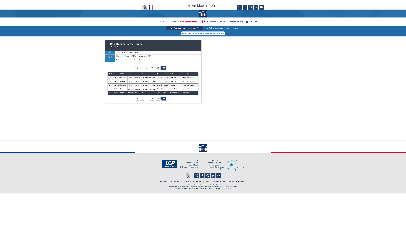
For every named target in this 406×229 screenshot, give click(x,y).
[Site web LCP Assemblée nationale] (181, 164)
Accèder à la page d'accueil (203, 13)
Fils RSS (221, 186)
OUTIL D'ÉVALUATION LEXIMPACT (234, 181)
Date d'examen (176, 74)
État (160, 74)
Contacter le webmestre (211, 186)
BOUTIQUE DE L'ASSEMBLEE (169, 181)
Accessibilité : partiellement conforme (191, 186)
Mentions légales (174, 186)
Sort (166, 74)
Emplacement (134, 74)
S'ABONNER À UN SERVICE (211, 181)
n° (111, 74)
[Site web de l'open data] (224, 164)
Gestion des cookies (231, 186)
